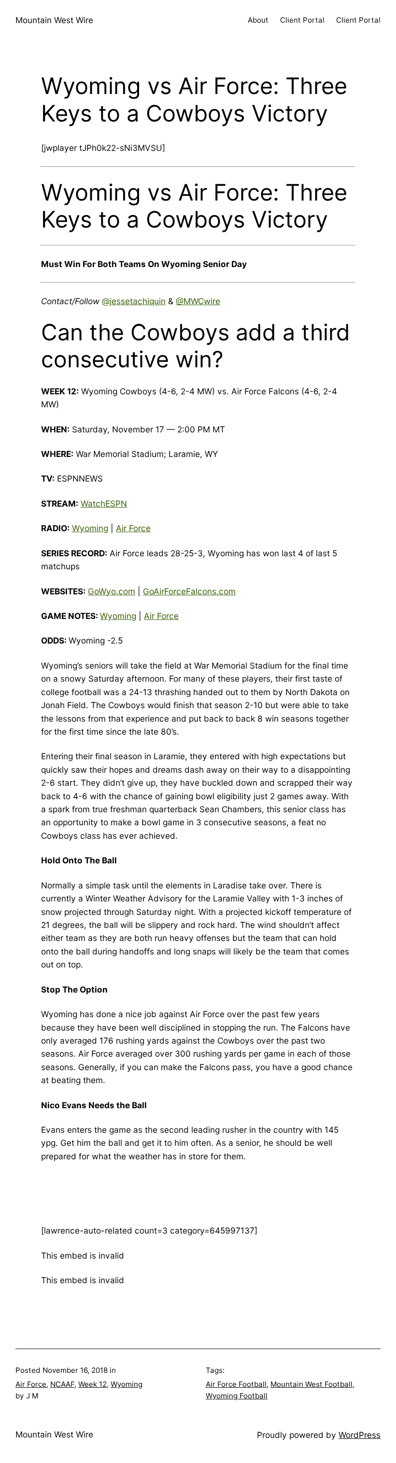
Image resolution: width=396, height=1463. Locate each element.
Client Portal (302, 20)
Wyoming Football (237, 1395)
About (258, 20)
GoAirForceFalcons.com (189, 591)
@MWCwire (198, 301)
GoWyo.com (111, 591)
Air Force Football (236, 1384)
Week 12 (92, 1384)
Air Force (133, 528)
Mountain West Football (311, 1384)
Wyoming (90, 528)
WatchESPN (104, 503)
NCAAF (62, 1384)
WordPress (360, 1435)
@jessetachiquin (134, 301)
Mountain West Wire (54, 20)
